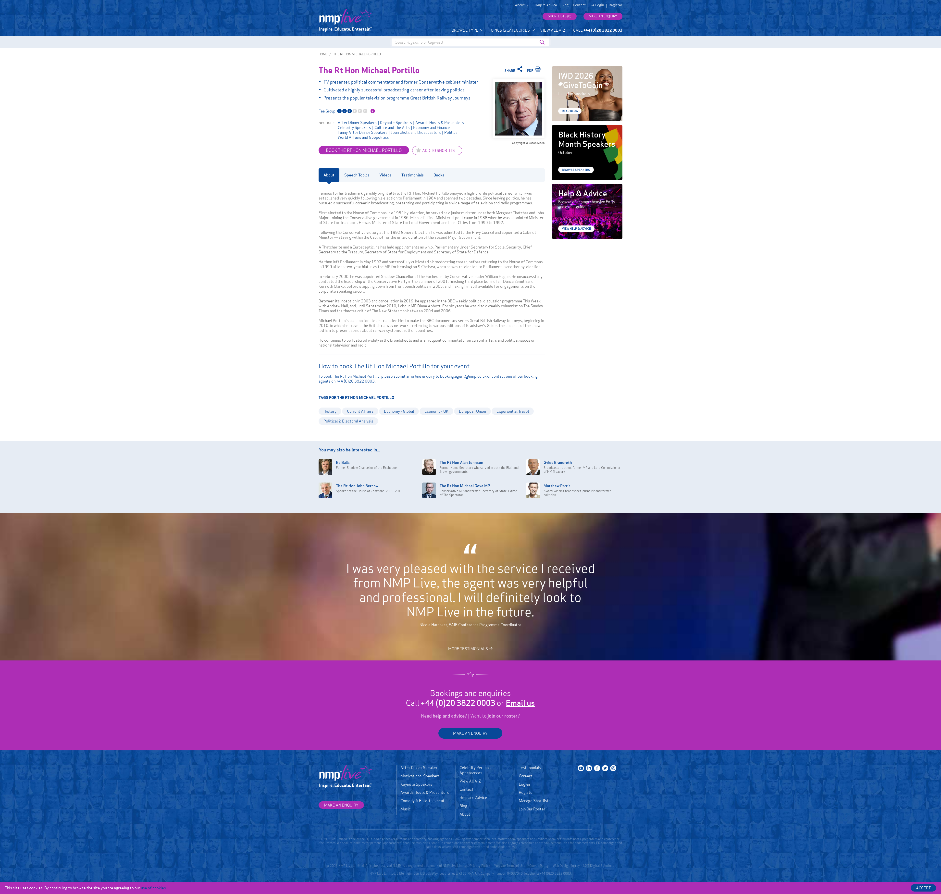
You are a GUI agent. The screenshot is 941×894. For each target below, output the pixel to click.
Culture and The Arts (392, 127)
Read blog (570, 111)
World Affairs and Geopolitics (363, 137)
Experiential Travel (512, 411)
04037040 (515, 873)
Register (615, 5)
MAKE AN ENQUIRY (470, 733)
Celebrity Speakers (354, 127)
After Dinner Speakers (357, 122)
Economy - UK (436, 411)
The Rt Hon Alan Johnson (461, 462)
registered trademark (423, 866)
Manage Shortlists (535, 800)
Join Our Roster (532, 809)
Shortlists (559, 16)
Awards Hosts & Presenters (439, 122)
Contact (579, 5)
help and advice (449, 716)
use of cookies (153, 887)
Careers (525, 775)
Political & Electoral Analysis (348, 421)
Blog (565, 5)
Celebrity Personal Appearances (475, 770)
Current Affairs (360, 411)
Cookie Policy (539, 866)
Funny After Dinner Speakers (362, 132)
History (329, 411)
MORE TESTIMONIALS (468, 648)
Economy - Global (399, 411)
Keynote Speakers (396, 122)
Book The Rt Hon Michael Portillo (364, 150)
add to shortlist (439, 150)
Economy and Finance (431, 127)
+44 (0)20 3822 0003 (355, 381)
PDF (530, 71)
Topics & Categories (510, 30)
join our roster (503, 716)
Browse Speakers (576, 170)
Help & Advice (546, 5)
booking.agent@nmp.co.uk (463, 376)
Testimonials (530, 767)
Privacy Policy (480, 866)
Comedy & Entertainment (422, 800)
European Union (472, 411)
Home (323, 54)
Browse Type (465, 30)
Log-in (524, 784)
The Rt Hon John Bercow (357, 485)
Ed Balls (343, 462)
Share (510, 71)
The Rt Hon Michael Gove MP (465, 485)
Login (599, 5)
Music (405, 809)
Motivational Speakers (420, 775)
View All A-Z (552, 30)
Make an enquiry (603, 16)
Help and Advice (473, 797)
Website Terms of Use (509, 866)
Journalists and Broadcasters (416, 132)
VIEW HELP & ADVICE (576, 228)
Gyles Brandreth (558, 462)
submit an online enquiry (414, 376)
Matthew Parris (557, 485)
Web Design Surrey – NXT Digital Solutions (583, 866)
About (464, 814)
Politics (451, 132)
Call (597, 30)
